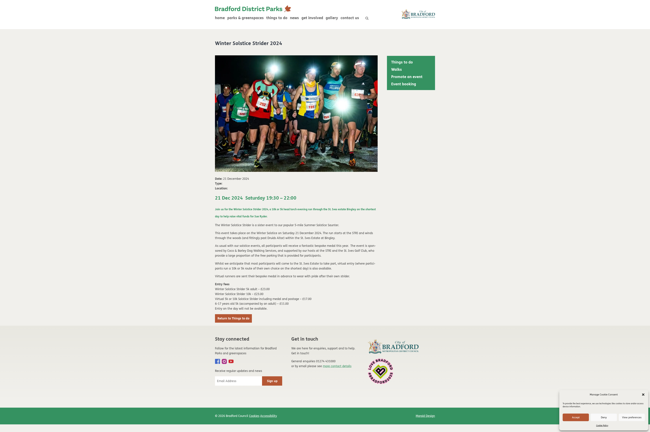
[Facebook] (217, 361)
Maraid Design (425, 416)
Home (220, 18)
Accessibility (268, 416)
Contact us (350, 18)
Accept (576, 417)
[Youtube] (231, 361)
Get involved (312, 18)
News (294, 18)
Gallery (332, 18)
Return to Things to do (233, 318)
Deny (604, 417)
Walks (396, 69)
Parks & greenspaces (245, 18)
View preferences (632, 417)
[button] (643, 394)
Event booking (403, 84)
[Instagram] (224, 361)
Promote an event (406, 77)
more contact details (337, 366)
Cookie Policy (602, 425)
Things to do (276, 18)
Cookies (254, 416)
